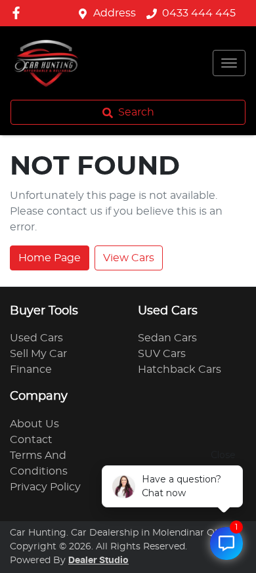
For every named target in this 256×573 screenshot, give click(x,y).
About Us (34, 424)
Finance (31, 369)
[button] (229, 63)
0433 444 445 (199, 13)
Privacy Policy (45, 487)
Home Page (49, 258)
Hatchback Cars (179, 369)
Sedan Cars (167, 338)
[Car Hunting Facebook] (19, 13)
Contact (31, 440)
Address (114, 13)
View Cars (128, 258)
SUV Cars (162, 354)
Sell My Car (38, 354)
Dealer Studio (98, 560)
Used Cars (36, 338)
